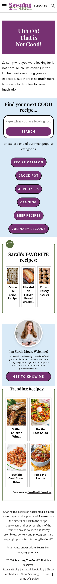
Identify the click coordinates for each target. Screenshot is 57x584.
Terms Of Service (29, 578)
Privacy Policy (11, 569)
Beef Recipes (28, 215)
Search (28, 131)
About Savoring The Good (35, 574)
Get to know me (28, 376)
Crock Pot (28, 175)
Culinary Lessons (29, 229)
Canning (28, 202)
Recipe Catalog (28, 162)
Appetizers (28, 189)
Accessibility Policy (33, 569)
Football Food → (39, 492)
